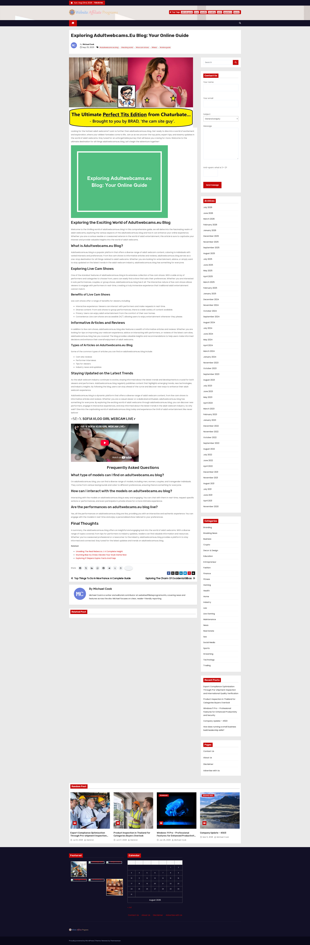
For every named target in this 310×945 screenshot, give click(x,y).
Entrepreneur (209, 562)
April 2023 (208, 403)
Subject (206, 114)
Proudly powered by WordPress (81, 941)
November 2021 (210, 477)
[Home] (73, 23)
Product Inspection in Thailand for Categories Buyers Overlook (132, 834)
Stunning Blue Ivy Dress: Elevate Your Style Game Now (101, 554)
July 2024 (207, 328)
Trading (207, 665)
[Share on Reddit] (109, 568)
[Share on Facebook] (80, 568)
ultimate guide (186, 12)
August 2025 (209, 253)
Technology (209, 659)
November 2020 (211, 506)
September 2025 (211, 247)
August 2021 (208, 483)
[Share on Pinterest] (103, 568)
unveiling (212, 12)
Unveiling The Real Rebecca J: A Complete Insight (99, 551)
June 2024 (208, 333)
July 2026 (207, 207)
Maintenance (209, 619)
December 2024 (211, 299)
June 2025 (208, 265)
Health (206, 590)
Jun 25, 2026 (165, 840)
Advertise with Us (211, 770)
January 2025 (209, 293)
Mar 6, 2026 (208, 837)
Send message (212, 185)
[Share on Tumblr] (115, 568)
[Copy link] (128, 568)
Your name (208, 82)
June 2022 (208, 460)
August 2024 (209, 322)
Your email (208, 98)
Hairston (90, 840)
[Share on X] (86, 568)
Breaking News (210, 533)
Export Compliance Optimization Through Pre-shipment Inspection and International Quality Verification (220, 690)
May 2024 (208, 339)
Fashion (207, 567)
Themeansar (115, 941)
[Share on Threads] (121, 568)
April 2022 (208, 466)
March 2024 (209, 351)
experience (228, 12)
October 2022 (210, 437)
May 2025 (207, 270)
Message (207, 126)
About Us (207, 757)
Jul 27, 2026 (121, 840)
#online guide (165, 47)
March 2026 (209, 218)
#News (154, 47)
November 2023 (210, 362)
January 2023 (209, 420)
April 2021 (207, 500)
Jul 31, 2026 (78, 840)
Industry (207, 602)
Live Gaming (209, 613)
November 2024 (211, 305)
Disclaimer (208, 764)
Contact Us (208, 751)
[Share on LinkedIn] (91, 568)
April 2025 (208, 276)
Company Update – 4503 (215, 721)
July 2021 (207, 489)
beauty (236, 12)
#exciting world (127, 47)
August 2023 (209, 379)
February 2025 (210, 288)
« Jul (130, 907)
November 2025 (211, 241)
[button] (240, 23)
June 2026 (208, 213)
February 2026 (210, 224)
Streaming (208, 654)
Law (205, 608)
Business (207, 539)
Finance (207, 573)
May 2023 (207, 397)
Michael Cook (88, 44)
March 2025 (209, 282)
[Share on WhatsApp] (97, 568)
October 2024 (210, 311)
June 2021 (207, 495)
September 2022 (211, 443)
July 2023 (207, 385)
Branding (207, 527)
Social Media (209, 642)
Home (206, 596)
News (205, 625)
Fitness (206, 579)
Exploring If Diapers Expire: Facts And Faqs (96, 558)
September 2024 (211, 316)
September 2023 (211, 374)
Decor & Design (210, 550)
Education (208, 556)
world (219, 12)
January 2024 (209, 356)
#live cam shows (142, 47)
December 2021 (210, 472)
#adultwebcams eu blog (109, 47)
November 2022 (210, 431)
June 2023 (208, 391)
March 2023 (208, 408)
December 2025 (211, 236)
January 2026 (209, 230)
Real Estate (208, 631)
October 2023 (210, 368)
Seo (205, 636)
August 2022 (209, 449)
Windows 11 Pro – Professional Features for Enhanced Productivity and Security (220, 712)
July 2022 (207, 454)
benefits (203, 12)
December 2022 (211, 426)
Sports (206, 648)
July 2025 (207, 259)
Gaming (207, 585)
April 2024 (208, 345)
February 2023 (210, 414)
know (196, 12)
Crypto (206, 544)
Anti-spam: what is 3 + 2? (215, 167)
